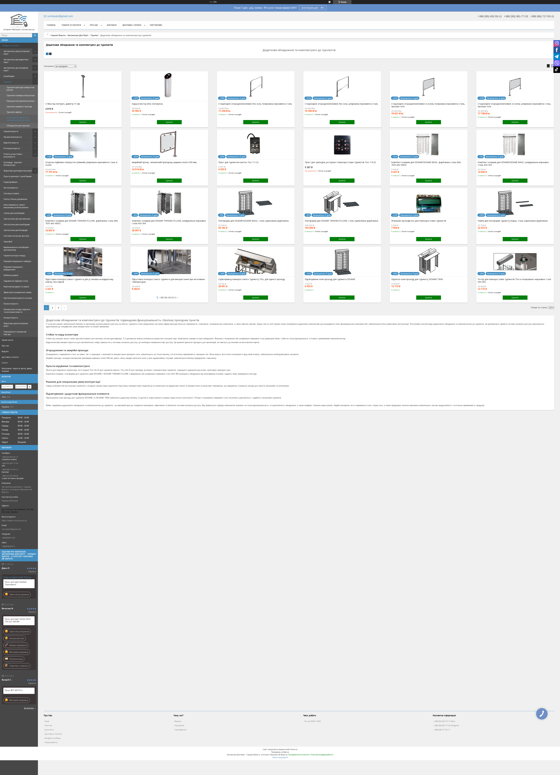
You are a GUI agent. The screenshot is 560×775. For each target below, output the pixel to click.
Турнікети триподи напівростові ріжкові (20, 88)
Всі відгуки (29, 708)
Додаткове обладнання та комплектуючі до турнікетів (18, 118)
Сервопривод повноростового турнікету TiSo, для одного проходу (251, 279)
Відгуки (5, 351)
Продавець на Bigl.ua (280, 752)
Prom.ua (294, 749)
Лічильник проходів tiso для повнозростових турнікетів (418, 220)
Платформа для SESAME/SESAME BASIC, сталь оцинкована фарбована (253, 220)
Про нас (5, 345)
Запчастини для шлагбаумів (17, 224)
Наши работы (51, 742)
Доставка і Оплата (53, 734)
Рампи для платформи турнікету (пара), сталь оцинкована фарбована (513, 220)
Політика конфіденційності (322, 755)
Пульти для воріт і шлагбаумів (18, 176)
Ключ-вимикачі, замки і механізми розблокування (16, 206)
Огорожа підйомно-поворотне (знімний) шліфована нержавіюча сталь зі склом (81, 163)
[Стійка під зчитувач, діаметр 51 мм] (83, 86)
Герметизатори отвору (14, 255)
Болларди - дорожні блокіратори (13, 163)
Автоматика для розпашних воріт (17, 52)
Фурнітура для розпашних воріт (16, 324)
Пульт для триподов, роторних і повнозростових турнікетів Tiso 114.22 (340, 162)
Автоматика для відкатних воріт (16, 60)
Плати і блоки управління (15, 199)
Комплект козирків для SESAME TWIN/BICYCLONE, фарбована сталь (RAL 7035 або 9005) (81, 222)
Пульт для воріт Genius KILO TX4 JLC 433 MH (17, 620)
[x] (50, 54)
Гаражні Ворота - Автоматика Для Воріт (69, 35)
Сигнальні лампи (11, 193)
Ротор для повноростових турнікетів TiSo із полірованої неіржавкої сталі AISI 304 (514, 280)
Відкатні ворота (11, 142)
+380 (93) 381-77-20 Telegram (446, 725)
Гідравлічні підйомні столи (16, 281)
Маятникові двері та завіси (16, 286)
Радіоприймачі (11, 182)
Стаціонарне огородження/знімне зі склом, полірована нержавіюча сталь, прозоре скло (428, 105)
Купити (82, 122)
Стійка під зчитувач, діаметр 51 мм (62, 104)
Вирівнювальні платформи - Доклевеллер (17, 248)
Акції (47, 721)
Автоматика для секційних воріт (16, 69)
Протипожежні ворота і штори (18, 298)
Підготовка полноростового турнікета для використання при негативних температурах (168, 280)
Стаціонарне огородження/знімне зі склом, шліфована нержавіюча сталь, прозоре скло (514, 105)
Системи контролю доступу (16, 236)
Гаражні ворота (11, 131)
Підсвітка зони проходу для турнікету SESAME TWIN (417, 279)
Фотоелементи (11, 187)
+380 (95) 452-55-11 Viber (444, 721)
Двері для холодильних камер (18, 292)
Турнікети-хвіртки (14, 112)
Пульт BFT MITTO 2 (13, 690)
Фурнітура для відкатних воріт (18, 170)
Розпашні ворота (12, 148)
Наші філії (8, 241)
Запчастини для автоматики (17, 218)
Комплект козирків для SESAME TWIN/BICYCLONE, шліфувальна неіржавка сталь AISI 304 (169, 222)
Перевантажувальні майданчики (13, 268)
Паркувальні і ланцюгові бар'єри (15, 333)
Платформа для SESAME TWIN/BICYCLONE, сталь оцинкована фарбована (341, 220)
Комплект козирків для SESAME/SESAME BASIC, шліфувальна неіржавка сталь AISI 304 (513, 163)
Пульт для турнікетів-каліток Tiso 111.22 (238, 162)
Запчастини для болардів (15, 230)
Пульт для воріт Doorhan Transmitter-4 (16, 583)
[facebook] (47, 54)
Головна (51, 25)
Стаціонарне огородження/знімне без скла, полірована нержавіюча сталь (255, 104)
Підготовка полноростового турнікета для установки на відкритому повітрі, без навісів (79, 280)
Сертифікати (180, 729)
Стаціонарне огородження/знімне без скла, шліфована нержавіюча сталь (341, 104)
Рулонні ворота (11, 303)
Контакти (112, 25)
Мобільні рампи (11, 275)
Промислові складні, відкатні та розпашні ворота (17, 310)
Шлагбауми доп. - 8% (312, 8)
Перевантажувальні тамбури (17, 261)
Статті (5, 362)
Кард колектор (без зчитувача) (147, 104)
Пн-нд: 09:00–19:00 (312, 721)
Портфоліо (179, 725)
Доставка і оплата (10, 357)
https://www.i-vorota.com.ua (14, 520)
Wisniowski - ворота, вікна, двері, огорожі (17, 369)
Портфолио (156, 25)
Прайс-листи (7, 340)
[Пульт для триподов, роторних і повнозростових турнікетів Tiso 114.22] (342, 144)
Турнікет (8, 82)
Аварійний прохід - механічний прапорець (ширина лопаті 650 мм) (164, 162)
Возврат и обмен (53, 738)
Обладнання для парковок (18, 125)
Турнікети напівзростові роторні (21, 95)
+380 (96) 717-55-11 (442, 729)
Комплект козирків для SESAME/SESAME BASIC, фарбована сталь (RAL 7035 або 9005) (426, 163)
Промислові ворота (13, 137)
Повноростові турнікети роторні (21, 101)
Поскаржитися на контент (299, 755)
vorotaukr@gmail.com (11, 529)
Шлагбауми (9, 76)
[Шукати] (35, 35)
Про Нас (48, 725)
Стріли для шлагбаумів (14, 213)
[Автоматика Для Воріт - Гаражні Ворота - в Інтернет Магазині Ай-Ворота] (19, 21)
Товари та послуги (10, 45)
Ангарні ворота (11, 317)
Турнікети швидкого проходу (19, 106)
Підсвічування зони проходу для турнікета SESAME (330, 279)
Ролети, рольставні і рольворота (13, 155)
